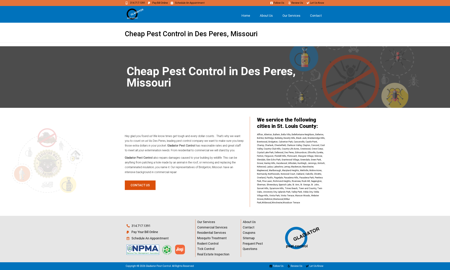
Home (246, 15)
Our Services (291, 15)
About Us (266, 15)
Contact (316, 15)
